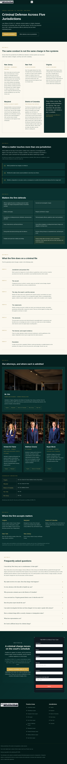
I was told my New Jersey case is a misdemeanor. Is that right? (21, 566)
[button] (32, 2)
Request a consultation (9, 34)
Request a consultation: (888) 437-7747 (18, 669)
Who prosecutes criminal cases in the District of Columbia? (20, 592)
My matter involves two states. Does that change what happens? (21, 582)
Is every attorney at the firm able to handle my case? (18, 587)
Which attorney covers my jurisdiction (28, 34)
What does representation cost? (12, 618)
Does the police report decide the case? (15, 603)
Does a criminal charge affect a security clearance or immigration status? (24, 613)
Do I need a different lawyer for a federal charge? (17, 624)
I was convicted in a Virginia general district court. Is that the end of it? (23, 597)
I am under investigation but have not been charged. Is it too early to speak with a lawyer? (28, 608)
